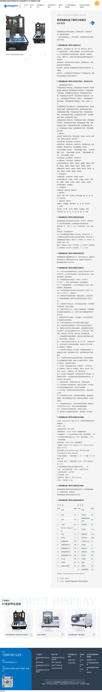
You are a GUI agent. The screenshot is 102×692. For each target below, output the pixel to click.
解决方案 (32, 6)
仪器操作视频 (71, 663)
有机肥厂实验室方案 (57, 665)
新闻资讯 (61, 6)
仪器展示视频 (71, 660)
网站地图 (2, 691)
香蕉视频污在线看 (52, 6)
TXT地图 (87, 684)
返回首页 (89, 672)
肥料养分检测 (39, 662)
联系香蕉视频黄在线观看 (85, 6)
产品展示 (26, 6)
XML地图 (82, 684)
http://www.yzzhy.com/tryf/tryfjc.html (73, 573)
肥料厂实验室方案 (56, 662)
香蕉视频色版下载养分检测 (78, 15)
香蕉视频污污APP (41, 6)
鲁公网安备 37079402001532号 (70, 684)
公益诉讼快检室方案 (57, 668)
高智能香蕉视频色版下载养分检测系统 (76, 581)
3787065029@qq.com (9, 662)
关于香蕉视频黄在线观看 (70, 6)
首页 (20, 6)
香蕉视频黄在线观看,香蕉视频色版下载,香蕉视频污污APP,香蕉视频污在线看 (20, 1)
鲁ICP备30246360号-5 (53, 684)
